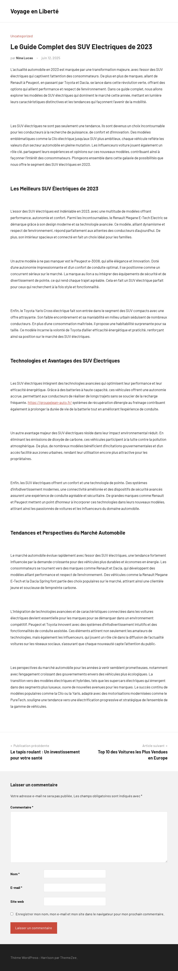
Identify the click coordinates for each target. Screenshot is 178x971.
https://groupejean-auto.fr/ (50, 402)
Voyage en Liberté (34, 11)
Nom (15, 874)
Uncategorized (21, 36)
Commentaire (21, 807)
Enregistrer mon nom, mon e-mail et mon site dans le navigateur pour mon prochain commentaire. (90, 914)
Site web (17, 901)
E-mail (16, 887)
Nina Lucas (24, 58)
